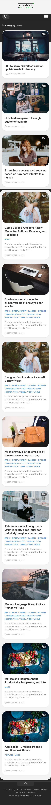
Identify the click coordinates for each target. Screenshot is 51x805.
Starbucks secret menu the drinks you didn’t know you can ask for (24, 303)
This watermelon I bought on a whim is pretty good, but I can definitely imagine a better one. (24, 530)
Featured (9, 755)
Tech (15, 318)
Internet (42, 311)
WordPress (24, 795)
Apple (7, 311)
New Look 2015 (12, 314)
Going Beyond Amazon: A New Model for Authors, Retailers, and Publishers (25, 231)
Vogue (37, 318)
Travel (22, 318)
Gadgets (32, 311)
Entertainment (19, 311)
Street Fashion (27, 314)
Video (7, 239)
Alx (40, 795)
